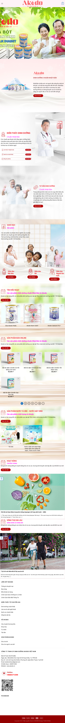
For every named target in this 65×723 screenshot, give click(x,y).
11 (39, 403)
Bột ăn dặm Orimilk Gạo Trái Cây (10, 393)
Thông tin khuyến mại (7, 586)
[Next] (61, 33)
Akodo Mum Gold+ (32, 325)
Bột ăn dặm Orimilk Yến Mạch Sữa (54, 368)
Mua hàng (4, 589)
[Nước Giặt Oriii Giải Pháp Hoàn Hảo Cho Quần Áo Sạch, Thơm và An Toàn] (32, 434)
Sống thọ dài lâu (5, 615)
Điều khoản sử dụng (7, 592)
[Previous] (3, 33)
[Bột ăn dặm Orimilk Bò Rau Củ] (32, 358)
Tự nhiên (3, 629)
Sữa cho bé (4, 641)
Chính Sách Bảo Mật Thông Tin (10, 597)
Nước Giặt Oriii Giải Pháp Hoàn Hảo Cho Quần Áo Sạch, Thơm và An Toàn (32, 448)
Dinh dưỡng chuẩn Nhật (8, 606)
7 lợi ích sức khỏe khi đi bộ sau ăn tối (12, 571)
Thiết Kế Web (47, 720)
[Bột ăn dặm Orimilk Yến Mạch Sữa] (54, 358)
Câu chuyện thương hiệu (8, 624)
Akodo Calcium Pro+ (54, 325)
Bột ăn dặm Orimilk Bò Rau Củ (32, 368)
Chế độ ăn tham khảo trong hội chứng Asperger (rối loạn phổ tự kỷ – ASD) (23, 512)
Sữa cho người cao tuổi (8, 644)
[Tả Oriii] (10, 434)
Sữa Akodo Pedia (10, 325)
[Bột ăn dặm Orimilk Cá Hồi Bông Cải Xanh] (10, 358)
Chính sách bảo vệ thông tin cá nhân (11, 594)
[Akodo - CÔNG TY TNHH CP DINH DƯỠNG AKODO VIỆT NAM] (32, 3)
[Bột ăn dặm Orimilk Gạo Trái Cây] (10, 383)
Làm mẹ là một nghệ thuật (8, 609)
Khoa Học (4, 627)
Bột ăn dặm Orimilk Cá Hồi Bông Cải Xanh (10, 368)
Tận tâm (3, 632)
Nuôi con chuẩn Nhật (7, 612)
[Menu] (2, 3)
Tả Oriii (11, 447)
